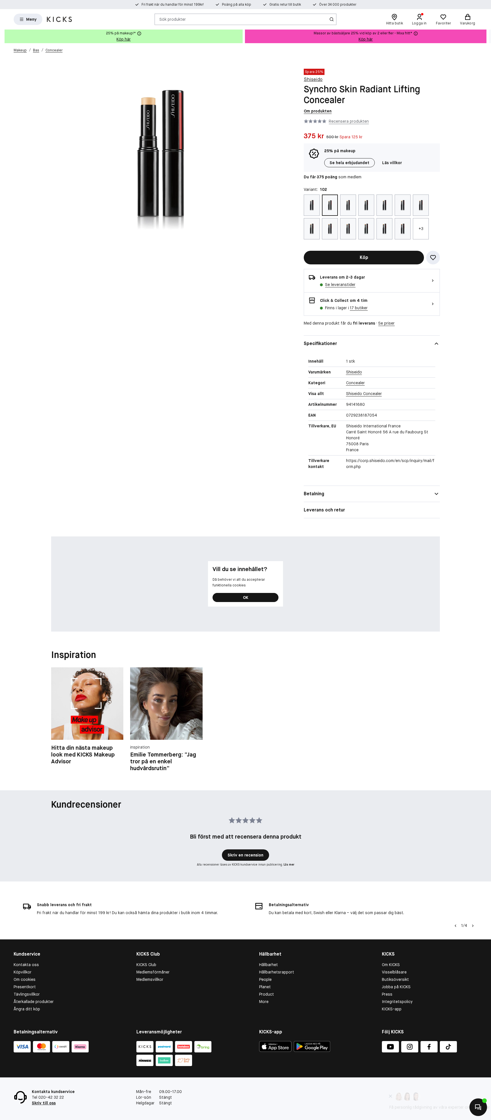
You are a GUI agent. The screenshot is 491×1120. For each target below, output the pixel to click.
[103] (348, 205)
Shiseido (313, 79)
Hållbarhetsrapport (276, 972)
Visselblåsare (394, 972)
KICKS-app (391, 1009)
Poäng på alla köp (236, 4)
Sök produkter (172, 19)
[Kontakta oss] (478, 1107)
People (265, 979)
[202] (384, 205)
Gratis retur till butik (285, 4)
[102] (330, 205)
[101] (312, 205)
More (264, 1001)
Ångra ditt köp (27, 1009)
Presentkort (25, 986)
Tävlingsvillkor (27, 994)
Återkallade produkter (34, 1001)
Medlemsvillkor (149, 979)
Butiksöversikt (395, 979)
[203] (403, 205)
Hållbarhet (268, 964)
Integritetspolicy (397, 1001)
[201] (366, 205)
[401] (366, 228)
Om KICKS (391, 964)
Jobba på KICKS (396, 986)
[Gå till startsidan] (59, 19)
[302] (312, 228)
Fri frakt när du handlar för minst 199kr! (173, 4)
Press (387, 994)
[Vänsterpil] (455, 925)
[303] (330, 228)
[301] (421, 205)
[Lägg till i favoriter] (433, 257)
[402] (384, 228)
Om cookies (25, 979)
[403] (403, 228)
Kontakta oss (26, 964)
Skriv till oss (44, 1103)
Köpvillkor (23, 972)
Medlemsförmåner (153, 972)
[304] (348, 228)
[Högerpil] (486, 36)
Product (266, 994)
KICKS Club (146, 964)
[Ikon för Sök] (331, 19)
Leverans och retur (324, 510)
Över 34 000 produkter (337, 4)
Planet (265, 986)
